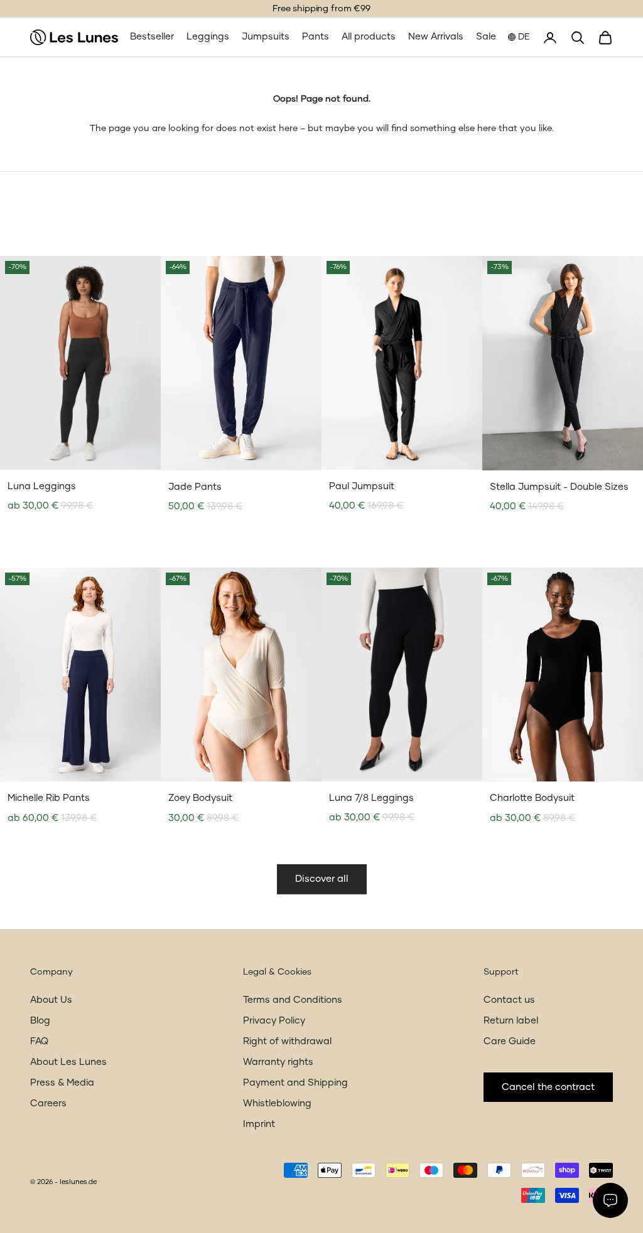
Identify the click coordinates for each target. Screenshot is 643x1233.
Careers (48, 1103)
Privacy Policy (274, 1020)
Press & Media (62, 1082)
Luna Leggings (42, 486)
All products (369, 36)
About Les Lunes (68, 1062)
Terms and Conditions (292, 1000)
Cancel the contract (548, 1087)
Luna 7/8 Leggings (371, 798)
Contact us (509, 1000)
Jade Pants (195, 487)
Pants (315, 36)
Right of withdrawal (287, 1041)
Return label (511, 1020)
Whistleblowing (277, 1103)
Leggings (207, 36)
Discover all (322, 879)
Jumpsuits (265, 36)
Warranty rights (278, 1062)
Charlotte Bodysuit (532, 798)
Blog (40, 1020)
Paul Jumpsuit (361, 486)
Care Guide (510, 1041)
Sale (486, 36)
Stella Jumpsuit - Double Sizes (559, 487)
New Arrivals (435, 36)
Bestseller (152, 36)
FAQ (39, 1041)
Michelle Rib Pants (49, 798)
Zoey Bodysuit (200, 798)
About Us (51, 1000)
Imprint (259, 1124)
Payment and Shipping (295, 1082)
